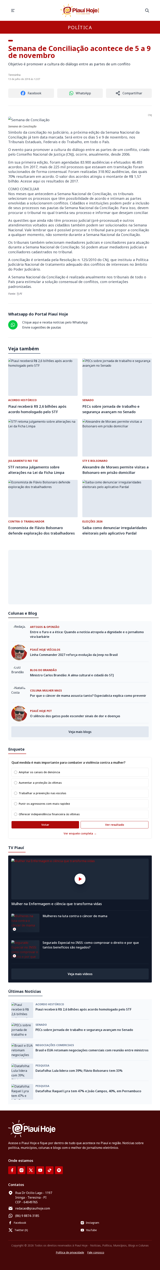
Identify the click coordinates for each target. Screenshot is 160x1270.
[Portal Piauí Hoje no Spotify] (59, 1170)
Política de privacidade (70, 1252)
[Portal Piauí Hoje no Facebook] (12, 1170)
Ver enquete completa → (80, 833)
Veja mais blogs (80, 732)
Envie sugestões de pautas (41, 327)
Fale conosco (95, 1252)
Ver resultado (114, 825)
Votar (45, 825)
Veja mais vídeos (80, 974)
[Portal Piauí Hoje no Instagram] (21, 1170)
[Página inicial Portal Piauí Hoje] (80, 10)
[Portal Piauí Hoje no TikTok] (49, 1170)
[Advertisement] (80, 577)
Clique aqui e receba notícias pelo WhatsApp (55, 322)
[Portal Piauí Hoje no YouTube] (40, 1170)
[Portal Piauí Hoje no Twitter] (31, 1170)
